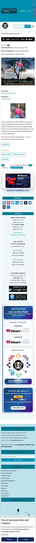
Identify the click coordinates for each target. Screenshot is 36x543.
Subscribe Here (18, 408)
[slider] (15, 39)
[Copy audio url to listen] (5, 45)
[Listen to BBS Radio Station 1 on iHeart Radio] (18, 330)
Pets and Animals (19, 154)
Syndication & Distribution (8, 481)
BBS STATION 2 (18, 260)
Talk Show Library (6, 475)
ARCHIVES (5, 144)
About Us (3, 488)
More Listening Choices (18, 235)
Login (12, 165)
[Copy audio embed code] (2, 45)
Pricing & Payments (6, 473)
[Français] (34, 5)
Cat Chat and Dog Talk (8, 93)
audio (21, 220)
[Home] (5, 26)
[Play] (4, 39)
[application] (18, 39)
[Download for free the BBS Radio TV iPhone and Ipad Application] (18, 297)
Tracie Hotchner (6, 99)
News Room (4, 483)
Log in (29, 11)
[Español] (34, 17)
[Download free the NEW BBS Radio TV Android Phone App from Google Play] (18, 289)
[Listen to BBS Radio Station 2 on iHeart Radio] (18, 341)
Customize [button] (4, 534)
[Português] (34, 12)
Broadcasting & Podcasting (8, 470)
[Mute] (27, 39)
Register (23, 11)
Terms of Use (5, 496)
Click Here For (18, 232)
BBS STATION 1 (18, 250)
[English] (34, 1)
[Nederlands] (34, 3)
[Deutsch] (34, 8)
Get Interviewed (5, 478)
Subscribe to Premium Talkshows (10, 10)
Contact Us (4, 491)
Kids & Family (6, 154)
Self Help (5, 159)
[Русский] (34, 15)
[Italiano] (34, 10)
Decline (9, 539)
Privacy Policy (5, 493)
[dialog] (18, 530)
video (21, 227)
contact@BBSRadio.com (16, 440)
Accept (26, 539)
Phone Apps (4, 486)
